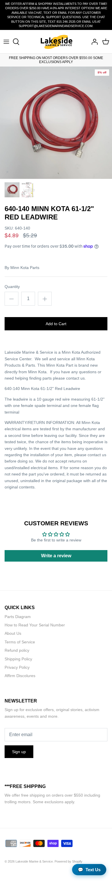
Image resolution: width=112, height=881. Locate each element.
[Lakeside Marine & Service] (56, 41)
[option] (56, 123)
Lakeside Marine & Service (34, 861)
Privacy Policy (17, 667)
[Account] (93, 41)
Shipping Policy (18, 659)
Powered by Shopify (68, 861)
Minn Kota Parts (24, 267)
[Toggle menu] (6, 41)
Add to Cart (56, 323)
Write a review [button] (56, 555)
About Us (13, 633)
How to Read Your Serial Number (35, 625)
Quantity (12, 286)
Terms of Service (20, 642)
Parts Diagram (18, 616)
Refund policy (17, 650)
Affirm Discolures (20, 675)
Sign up (19, 751)
